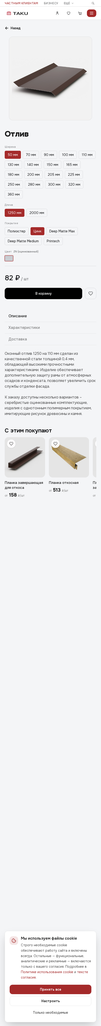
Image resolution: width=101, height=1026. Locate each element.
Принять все (50, 989)
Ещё (67, 3)
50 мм (13, 155)
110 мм (87, 155)
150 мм (52, 165)
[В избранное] (11, 444)
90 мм (49, 155)
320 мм (74, 184)
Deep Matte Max (62, 231)
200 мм (33, 174)
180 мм (13, 174)
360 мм (14, 194)
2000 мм (36, 213)
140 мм (33, 165)
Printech (53, 241)
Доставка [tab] (17, 339)
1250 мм (14, 213)
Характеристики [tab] (24, 327)
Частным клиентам (21, 3)
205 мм (54, 174)
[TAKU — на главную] (17, 13)
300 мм (54, 184)
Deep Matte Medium (23, 241)
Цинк (37, 231)
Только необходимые (50, 1012)
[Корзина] (80, 13)
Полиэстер (17, 231)
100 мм (68, 155)
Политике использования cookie (47, 972)
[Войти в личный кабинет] (57, 13)
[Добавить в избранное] (90, 293)
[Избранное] (68, 13)
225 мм (74, 174)
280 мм (34, 184)
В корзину (43, 293)
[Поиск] (93, 3)
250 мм (14, 184)
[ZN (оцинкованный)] (9, 258)
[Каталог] (91, 13)
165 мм (72, 165)
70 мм (31, 155)
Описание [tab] (17, 316)
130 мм (13, 165)
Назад (13, 28)
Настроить (50, 1001)
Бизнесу (51, 3)
